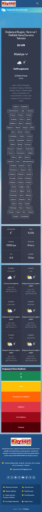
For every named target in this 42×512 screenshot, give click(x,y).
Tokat (21, 208)
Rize (21, 195)
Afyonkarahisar (13, 111)
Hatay (14, 157)
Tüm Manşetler (29, 495)
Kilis (30, 170)
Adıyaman (24, 106)
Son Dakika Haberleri (12, 501)
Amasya (12, 115)
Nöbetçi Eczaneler (12, 487)
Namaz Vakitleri (11, 491)
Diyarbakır (20, 140)
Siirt (29, 199)
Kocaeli (12, 178)
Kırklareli (21, 174)
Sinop (14, 203)
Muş (28, 187)
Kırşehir (29, 174)
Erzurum (11, 149)
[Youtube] (23, 477)
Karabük (13, 165)
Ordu (28, 191)
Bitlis (32, 127)
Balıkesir (13, 123)
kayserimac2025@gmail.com (22, 469)
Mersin (14, 187)
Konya (20, 178)
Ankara (20, 115)
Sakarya (28, 195)
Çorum (29, 136)
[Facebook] (8, 477)
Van (24, 212)
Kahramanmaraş (28, 161)
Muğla (21, 187)
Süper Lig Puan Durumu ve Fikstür (9, 496)
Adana (16, 106)
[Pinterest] (15, 477)
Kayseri (23, 170)
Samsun (13, 199)
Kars (29, 165)
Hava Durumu (29, 487)
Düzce (29, 140)
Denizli (12, 140)
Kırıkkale (12, 174)
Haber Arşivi (28, 501)
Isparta (27, 157)
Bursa (27, 132)
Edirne (13, 144)
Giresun (11, 153)
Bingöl (25, 127)
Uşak (18, 212)
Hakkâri (30, 153)
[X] (12, 477)
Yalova (30, 212)
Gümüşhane (21, 153)
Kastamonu (14, 170)
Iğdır (20, 157)
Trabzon (28, 208)
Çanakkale (13, 136)
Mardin (28, 182)
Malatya (12, 182)
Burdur (20, 132)
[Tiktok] (26, 477)
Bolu (13, 132)
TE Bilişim (26, 509)
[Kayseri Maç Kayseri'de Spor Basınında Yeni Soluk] (9, 3)
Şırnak (27, 203)
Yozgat (15, 216)
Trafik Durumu (28, 491)
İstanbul (10, 161)
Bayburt (10, 127)
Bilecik (18, 127)
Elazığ (20, 144)
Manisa (21, 182)
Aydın (28, 119)
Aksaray (30, 111)
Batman (28, 123)
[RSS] (34, 477)
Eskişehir (20, 149)
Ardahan (14, 119)
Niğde (22, 191)
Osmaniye (13, 195)
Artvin (22, 119)
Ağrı (23, 111)
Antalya (28, 115)
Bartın (21, 123)
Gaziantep (29, 149)
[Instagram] (19, 477)
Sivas (20, 203)
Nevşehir (14, 191)
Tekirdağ (13, 208)
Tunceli (11, 212)
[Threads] (30, 477)
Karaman (22, 165)
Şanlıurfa (22, 199)
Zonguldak (24, 216)
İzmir (17, 161)
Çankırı (22, 136)
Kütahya (28, 178)
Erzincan (27, 144)
